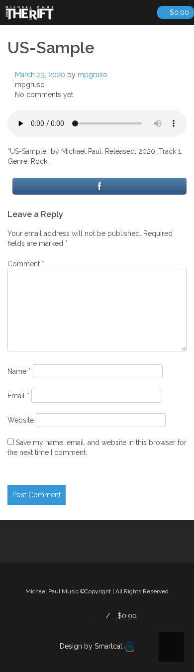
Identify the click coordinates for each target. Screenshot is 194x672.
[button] (101, 616)
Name (19, 371)
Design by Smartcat (92, 646)
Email (18, 396)
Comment (25, 264)
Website (20, 420)
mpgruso (92, 75)
